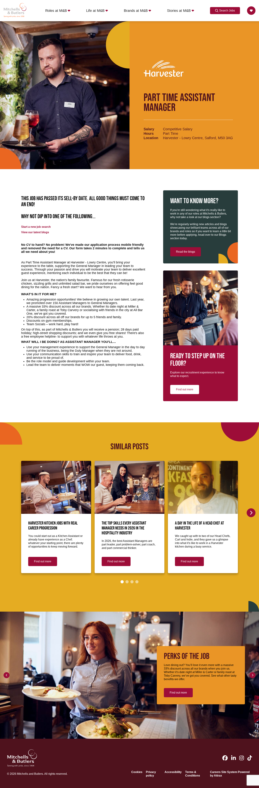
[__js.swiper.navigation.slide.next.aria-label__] (251, 512)
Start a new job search (36, 226)
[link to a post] (56, 487)
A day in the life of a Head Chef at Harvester (199, 526)
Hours (149, 133)
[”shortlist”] (251, 10)
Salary (149, 129)
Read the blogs (185, 251)
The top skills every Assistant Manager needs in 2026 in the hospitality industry (124, 528)
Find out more (184, 389)
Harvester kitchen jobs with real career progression (53, 526)
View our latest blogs (35, 232)
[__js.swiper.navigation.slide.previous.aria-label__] (7, 675)
